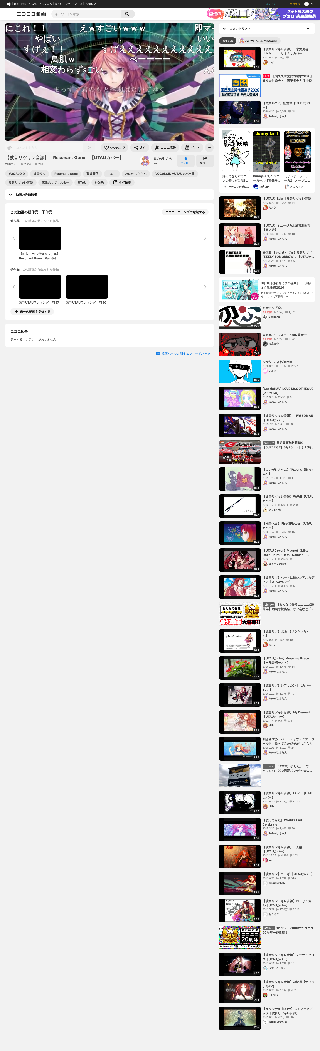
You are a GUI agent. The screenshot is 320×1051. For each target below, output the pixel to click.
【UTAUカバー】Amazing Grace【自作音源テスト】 (286, 660)
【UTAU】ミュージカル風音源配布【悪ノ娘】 (286, 228)
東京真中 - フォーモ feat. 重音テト (286, 335)
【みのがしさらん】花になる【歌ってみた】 (288, 472)
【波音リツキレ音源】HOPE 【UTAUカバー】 (288, 795)
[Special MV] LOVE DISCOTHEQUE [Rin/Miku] (288, 391)
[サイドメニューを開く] (9, 14)
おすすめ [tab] (227, 40)
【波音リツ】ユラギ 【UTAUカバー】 (288, 874)
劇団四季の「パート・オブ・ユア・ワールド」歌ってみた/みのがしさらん (288, 741)
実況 (67, 4)
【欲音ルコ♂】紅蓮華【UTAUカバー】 (286, 105)
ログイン (271, 4)
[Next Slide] (205, 352)
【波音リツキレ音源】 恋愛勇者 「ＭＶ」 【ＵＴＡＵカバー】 (287, 51)
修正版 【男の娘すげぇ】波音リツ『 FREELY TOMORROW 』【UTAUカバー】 (289, 254)
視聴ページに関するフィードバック (186, 393)
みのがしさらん (163, 161)
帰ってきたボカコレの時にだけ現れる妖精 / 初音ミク (234, 178)
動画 (16, 4)
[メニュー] (209, 147)
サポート (205, 163)
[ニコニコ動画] (31, 14)
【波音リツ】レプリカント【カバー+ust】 (287, 687)
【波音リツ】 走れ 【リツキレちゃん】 (286, 633)
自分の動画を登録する (35, 311)
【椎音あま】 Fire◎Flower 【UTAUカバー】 (287, 526)
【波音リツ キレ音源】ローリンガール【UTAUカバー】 (288, 903)
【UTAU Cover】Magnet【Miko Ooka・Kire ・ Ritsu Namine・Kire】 (285, 553)
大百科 (58, 4)
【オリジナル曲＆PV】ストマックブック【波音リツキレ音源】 (287, 1011)
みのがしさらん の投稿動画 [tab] (261, 40)
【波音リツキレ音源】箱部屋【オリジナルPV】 (288, 984)
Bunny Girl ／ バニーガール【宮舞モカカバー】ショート (266, 178)
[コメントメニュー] (308, 28)
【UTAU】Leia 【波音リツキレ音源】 (288, 198)
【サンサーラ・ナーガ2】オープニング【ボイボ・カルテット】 (297, 178)
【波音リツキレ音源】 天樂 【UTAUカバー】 (284, 849)
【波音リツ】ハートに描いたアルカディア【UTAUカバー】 (288, 580)
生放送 (33, 4)
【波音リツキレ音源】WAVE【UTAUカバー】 (288, 499)
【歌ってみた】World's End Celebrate (282, 822)
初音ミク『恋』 (273, 308)
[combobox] (86, 14)
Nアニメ (77, 4)
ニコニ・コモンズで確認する (185, 212)
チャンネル (45, 4)
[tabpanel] (267, 538)
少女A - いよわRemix (277, 362)
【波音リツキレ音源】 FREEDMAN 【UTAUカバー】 (289, 418)
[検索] (128, 14)
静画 (24, 4)
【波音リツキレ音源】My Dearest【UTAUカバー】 (286, 714)
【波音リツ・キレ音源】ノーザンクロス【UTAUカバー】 (288, 957)
